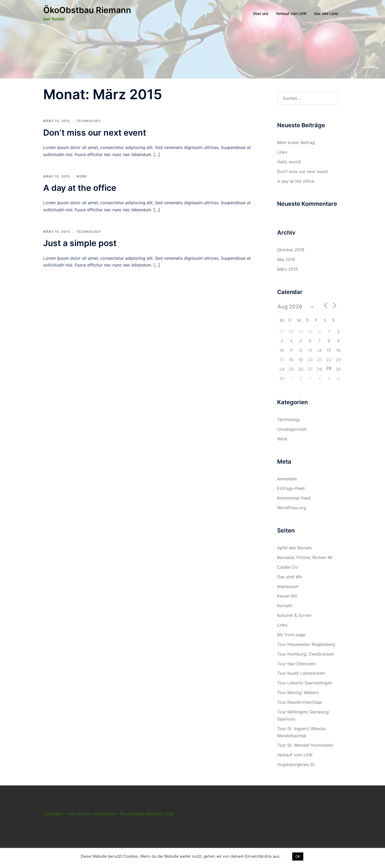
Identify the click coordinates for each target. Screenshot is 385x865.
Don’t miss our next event (94, 132)
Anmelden (287, 478)
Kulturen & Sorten (294, 615)
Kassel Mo (287, 595)
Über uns (260, 13)
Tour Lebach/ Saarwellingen (304, 682)
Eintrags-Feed (291, 488)
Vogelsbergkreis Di (296, 764)
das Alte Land (326, 13)
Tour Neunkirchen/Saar (299, 702)
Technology (88, 121)
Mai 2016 (286, 259)
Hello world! (289, 161)
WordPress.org (291, 507)
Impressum (288, 586)
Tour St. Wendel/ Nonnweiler (305, 745)
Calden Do (287, 567)
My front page (291, 634)
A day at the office (79, 188)
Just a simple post (80, 243)
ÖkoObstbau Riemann (87, 10)
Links (282, 152)
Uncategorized (291, 429)
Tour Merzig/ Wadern (298, 692)
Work (81, 176)
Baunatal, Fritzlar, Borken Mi (304, 557)
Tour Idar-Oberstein (296, 663)
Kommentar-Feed (294, 498)
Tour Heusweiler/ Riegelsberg (306, 644)
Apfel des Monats (294, 547)
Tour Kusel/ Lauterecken (301, 673)
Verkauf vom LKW (291, 13)
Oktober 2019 (290, 249)
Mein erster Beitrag (296, 142)
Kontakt (284, 605)
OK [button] (297, 856)
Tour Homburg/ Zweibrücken (305, 654)
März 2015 (287, 269)
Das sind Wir (289, 576)
